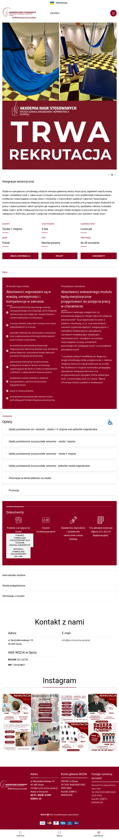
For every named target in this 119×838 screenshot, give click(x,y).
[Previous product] (108, 174)
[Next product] (115, 174)
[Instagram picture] (16, 708)
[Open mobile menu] (113, 13)
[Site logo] (19, 13)
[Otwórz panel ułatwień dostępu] (110, 422)
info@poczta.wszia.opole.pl (76, 640)
